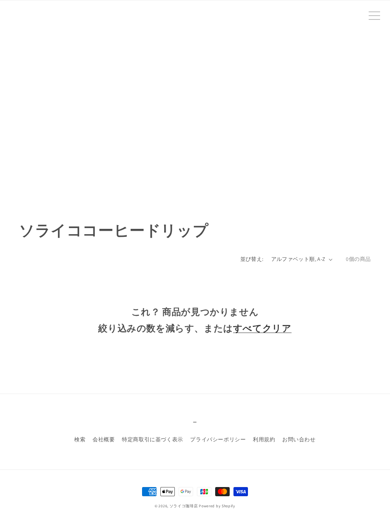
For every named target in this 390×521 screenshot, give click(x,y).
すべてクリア (262, 328)
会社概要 (104, 439)
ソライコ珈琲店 (183, 505)
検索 (79, 439)
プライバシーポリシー (218, 439)
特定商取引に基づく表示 (152, 439)
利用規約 (264, 439)
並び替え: (252, 259)
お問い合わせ (299, 439)
